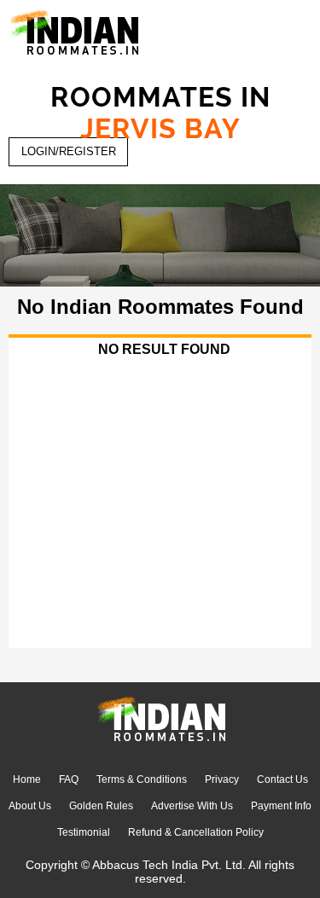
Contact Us (282, 779)
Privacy (222, 779)
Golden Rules (101, 806)
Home (27, 779)
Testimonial (83, 832)
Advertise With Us (192, 806)
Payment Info (281, 806)
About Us (30, 806)
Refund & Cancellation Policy (196, 832)
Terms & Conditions (141, 779)
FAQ (69, 779)
